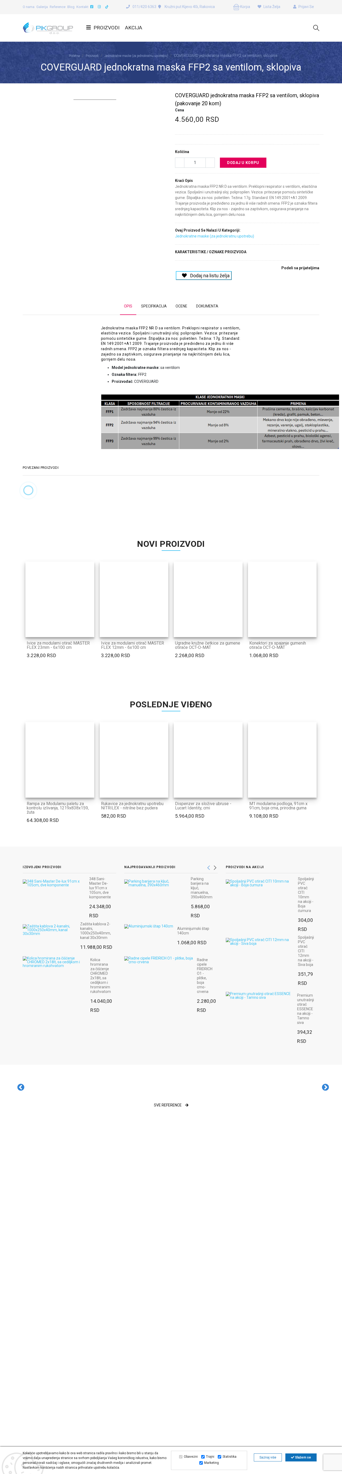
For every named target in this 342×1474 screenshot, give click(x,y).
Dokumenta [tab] (207, 306)
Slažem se (302, 1457)
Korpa (244, 7)
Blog (71, 7)
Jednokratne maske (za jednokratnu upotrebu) (136, 56)
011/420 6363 (144, 7)
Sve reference (168, 1105)
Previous (208, 866)
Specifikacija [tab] (154, 306)
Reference (57, 7)
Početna (74, 56)
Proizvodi (106, 28)
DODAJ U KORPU (243, 163)
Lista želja (271, 7)
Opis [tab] (128, 306)
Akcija (133, 28)
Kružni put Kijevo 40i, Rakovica (189, 7)
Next (215, 866)
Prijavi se (306, 7)
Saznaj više (267, 1457)
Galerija (42, 7)
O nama (28, 7)
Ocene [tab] (181, 306)
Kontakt (82, 7)
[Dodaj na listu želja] (87, 629)
